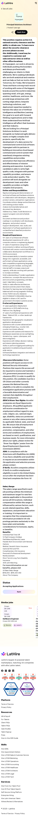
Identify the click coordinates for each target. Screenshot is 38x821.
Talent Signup (6, 732)
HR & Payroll (5, 716)
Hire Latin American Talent (10, 798)
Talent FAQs (5, 726)
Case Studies (6, 729)
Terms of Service (7, 704)
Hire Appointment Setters (10, 752)
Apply (19, 591)
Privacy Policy (6, 707)
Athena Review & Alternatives (12, 801)
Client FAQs (5, 722)
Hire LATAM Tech (7, 777)
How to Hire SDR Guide (9, 738)
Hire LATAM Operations (9, 761)
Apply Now (21, 32)
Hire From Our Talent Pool (10, 786)
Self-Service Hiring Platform (11, 792)
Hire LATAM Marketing (9, 758)
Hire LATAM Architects (9, 771)
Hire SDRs (4, 749)
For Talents (5, 719)
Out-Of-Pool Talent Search (11, 789)
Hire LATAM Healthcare (9, 767)
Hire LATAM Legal (7, 774)
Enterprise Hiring (7, 795)
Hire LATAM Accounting (10, 764)
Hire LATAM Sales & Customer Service (15, 755)
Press (3, 735)
